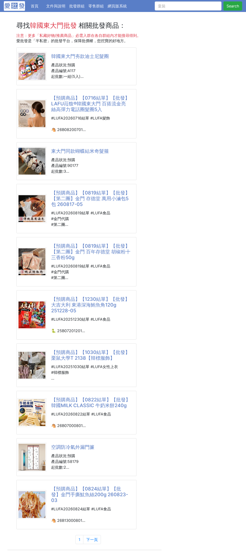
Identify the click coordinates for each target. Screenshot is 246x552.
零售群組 (96, 6)
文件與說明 (55, 6)
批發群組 (77, 6)
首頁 (37, 5)
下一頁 (92, 539)
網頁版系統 (117, 6)
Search (233, 6)
